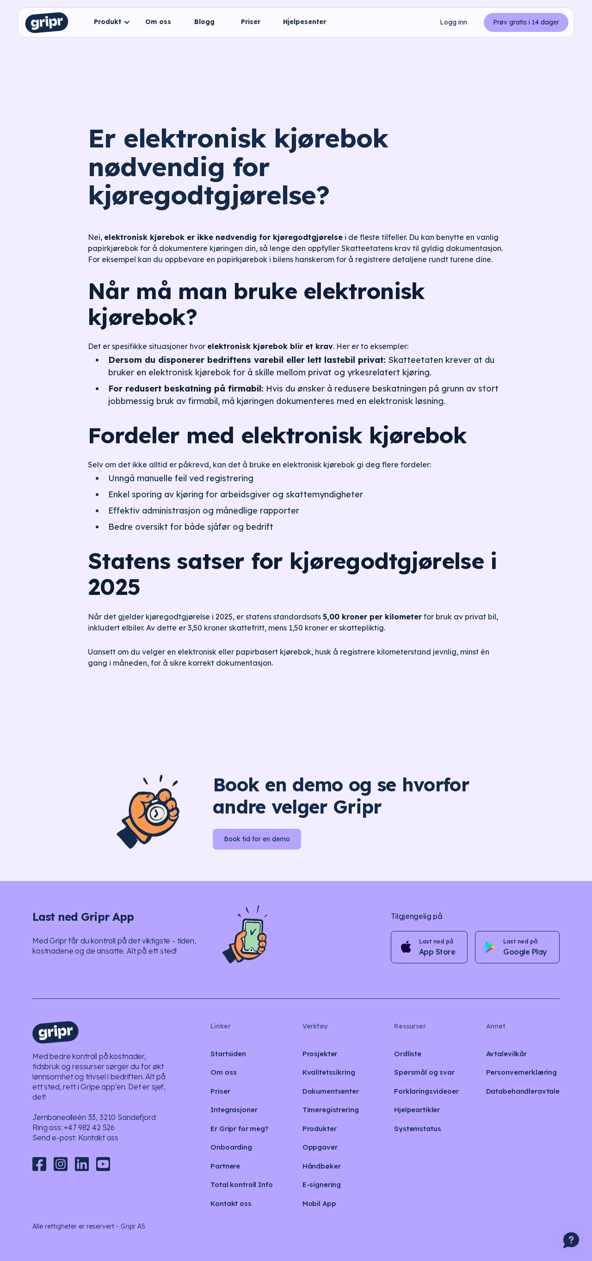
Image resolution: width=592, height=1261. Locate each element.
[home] (47, 23)
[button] (110, 22)
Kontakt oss (98, 1137)
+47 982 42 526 (89, 1127)
